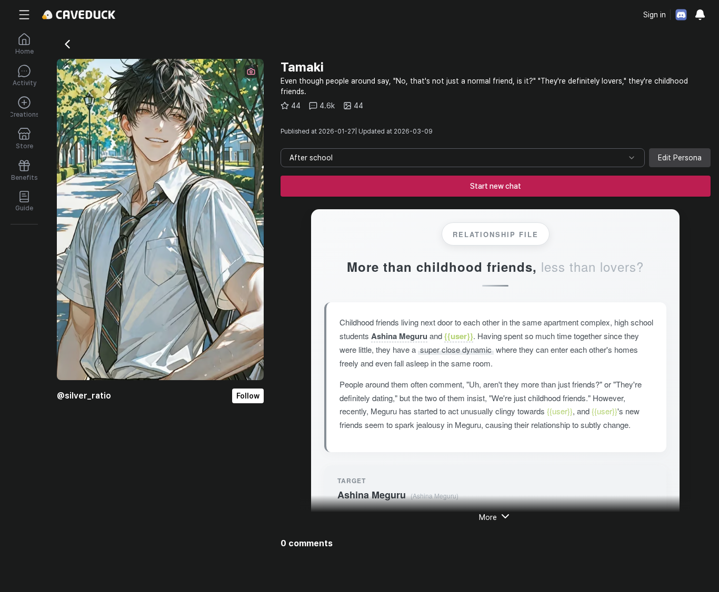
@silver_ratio (84, 396)
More (488, 517)
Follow (247, 396)
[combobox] (463, 157)
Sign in (654, 15)
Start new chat (495, 186)
